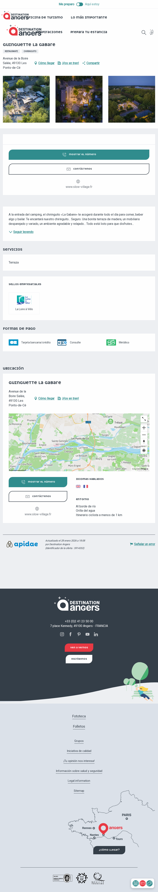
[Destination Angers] (25, 30)
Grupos (79, 741)
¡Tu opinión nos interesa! (79, 761)
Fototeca (79, 716)
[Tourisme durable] (151, 34)
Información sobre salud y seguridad (79, 771)
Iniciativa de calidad (79, 751)
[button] (144, 32)
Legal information (79, 780)
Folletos (79, 726)
